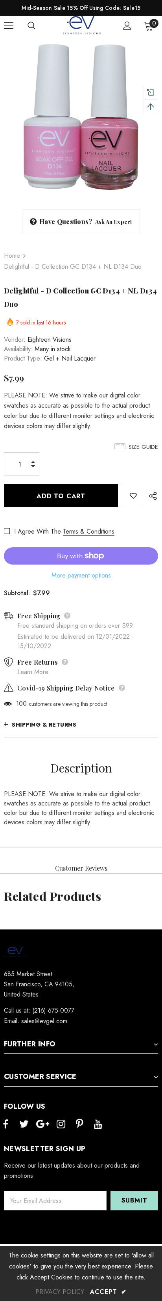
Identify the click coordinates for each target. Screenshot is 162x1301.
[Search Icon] (39, 26)
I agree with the (37, 531)
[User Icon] (127, 26)
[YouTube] (98, 1124)
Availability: (18, 348)
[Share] (151, 495)
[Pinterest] (79, 1124)
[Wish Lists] (133, 495)
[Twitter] (24, 1124)
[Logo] (82, 25)
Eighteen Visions (50, 339)
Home (12, 255)
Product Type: (23, 358)
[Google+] (42, 1124)
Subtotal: (17, 593)
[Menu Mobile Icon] (8, 26)
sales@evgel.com (44, 1021)
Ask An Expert (114, 222)
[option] (81, 117)
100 (21, 703)
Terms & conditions (88, 531)
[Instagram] (61, 1124)
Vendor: (15, 339)
